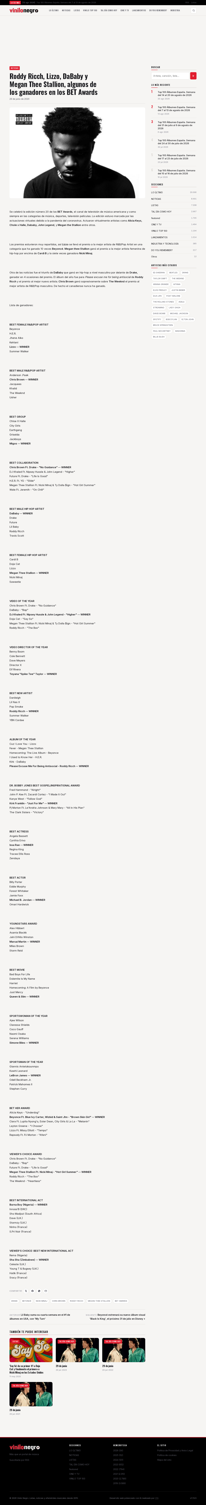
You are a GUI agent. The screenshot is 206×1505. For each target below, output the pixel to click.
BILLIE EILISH (159, 337)
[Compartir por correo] (45, 1291)
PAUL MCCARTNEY (162, 331)
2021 (119, 1474)
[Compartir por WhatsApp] (39, 1291)
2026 (118, 1450)
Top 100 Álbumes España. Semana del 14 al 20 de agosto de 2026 (176, 94)
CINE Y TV (74, 1474)
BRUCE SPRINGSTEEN (163, 325)
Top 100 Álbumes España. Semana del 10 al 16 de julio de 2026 (176, 172)
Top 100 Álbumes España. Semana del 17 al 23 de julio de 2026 (176, 157)
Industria (175, 10)
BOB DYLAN (171, 319)
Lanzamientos (139, 10)
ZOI (156, 1498)
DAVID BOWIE (159, 313)
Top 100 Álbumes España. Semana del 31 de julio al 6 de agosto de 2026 (176, 125)
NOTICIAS (15, 68)
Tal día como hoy (109, 10)
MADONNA (180, 331)
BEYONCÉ (26, 1301)
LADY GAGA (174, 307)
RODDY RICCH (76, 1301)
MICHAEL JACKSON (179, 313)
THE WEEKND (178, 278)
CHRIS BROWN (58, 1301)
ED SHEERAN (159, 272)
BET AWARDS (121, 1301)
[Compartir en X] (26, 1291)
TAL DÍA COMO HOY (79, 1464)
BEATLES (173, 272)
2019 (119, 1483)
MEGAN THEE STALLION (99, 1301)
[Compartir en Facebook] (32, 1291)
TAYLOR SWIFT (160, 278)
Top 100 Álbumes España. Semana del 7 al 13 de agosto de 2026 (176, 109)
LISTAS (72, 1460)
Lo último (54, 10)
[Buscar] (193, 10)
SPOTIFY (157, 319)
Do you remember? (158, 10)
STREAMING (158, 307)
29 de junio (61, 1366)
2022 (119, 1469)
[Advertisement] (103, 38)
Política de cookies (167, 1455)
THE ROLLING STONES (163, 302)
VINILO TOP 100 (77, 1478)
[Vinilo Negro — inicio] (24, 10)
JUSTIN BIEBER (178, 290)
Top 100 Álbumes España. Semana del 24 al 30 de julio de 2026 (176, 142)
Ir (193, 75)
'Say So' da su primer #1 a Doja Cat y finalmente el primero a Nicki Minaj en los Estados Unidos (26, 1369)
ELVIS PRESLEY (160, 290)
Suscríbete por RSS (19, 1460)
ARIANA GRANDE (161, 284)
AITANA (176, 284)
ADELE (181, 302)
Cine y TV (124, 10)
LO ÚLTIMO (75, 1450)
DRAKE (14, 1301)
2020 (119, 1478)
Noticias (66, 10)
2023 (118, 1464)
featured (73, 1469)
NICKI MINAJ (41, 1301)
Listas (193, 2)
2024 (118, 1460)
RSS (187, 2)
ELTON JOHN (188, 319)
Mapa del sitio (164, 1460)
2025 (118, 1455)
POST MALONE (173, 296)
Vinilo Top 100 (90, 10)
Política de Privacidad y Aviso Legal (175, 1450)
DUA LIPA (157, 296)
